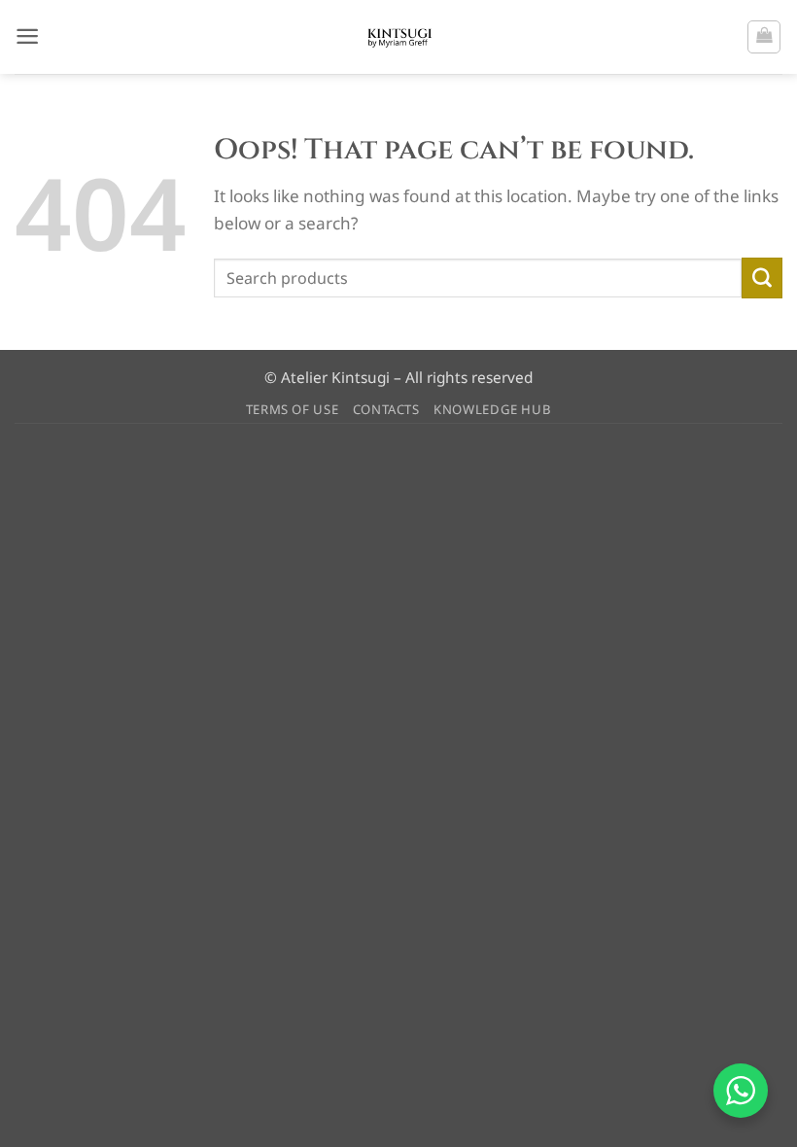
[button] (27, 36)
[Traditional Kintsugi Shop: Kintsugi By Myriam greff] (399, 37)
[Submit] (762, 278)
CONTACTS (386, 409)
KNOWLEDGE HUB (492, 409)
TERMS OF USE (292, 409)
